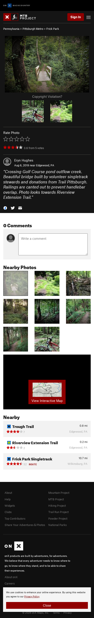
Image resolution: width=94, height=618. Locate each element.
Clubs (8, 512)
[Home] (21, 17)
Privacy (67, 612)
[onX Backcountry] (16, 6)
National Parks (57, 525)
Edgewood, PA (45, 165)
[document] (47, 599)
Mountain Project (58, 492)
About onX (11, 577)
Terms (56, 612)
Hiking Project (57, 505)
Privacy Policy (31, 596)
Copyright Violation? (47, 96)
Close (47, 605)
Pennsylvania (11, 28)
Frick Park (52, 28)
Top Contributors (15, 518)
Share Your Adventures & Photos (25, 525)
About (8, 492)
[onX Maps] (14, 549)
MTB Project (56, 499)
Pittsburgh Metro (33, 28)
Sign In (75, 17)
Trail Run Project (58, 512)
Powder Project (57, 518)
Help (7, 499)
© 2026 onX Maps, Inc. (35, 612)
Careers (10, 583)
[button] (5, 207)
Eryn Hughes (23, 160)
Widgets (10, 505)
